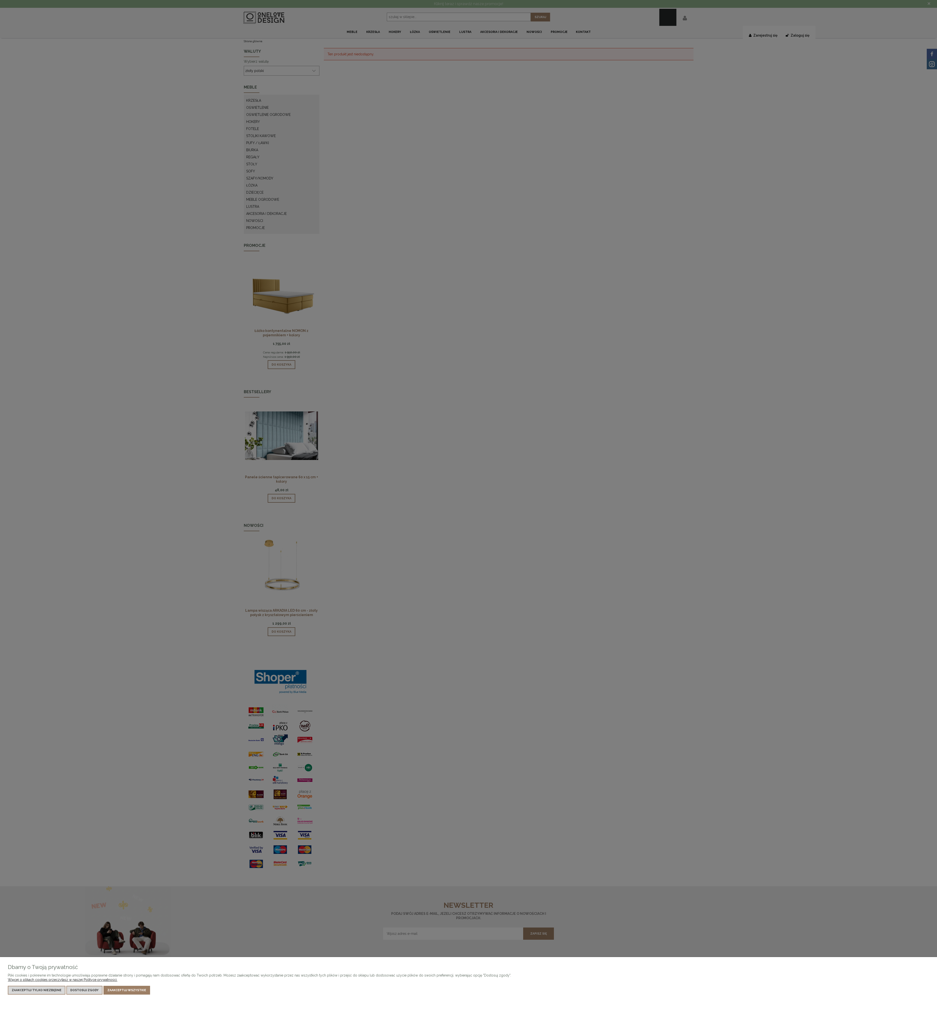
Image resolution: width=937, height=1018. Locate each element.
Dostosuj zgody (84, 990)
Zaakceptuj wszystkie (126, 990)
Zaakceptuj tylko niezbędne (36, 990)
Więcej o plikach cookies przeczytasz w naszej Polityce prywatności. (62, 980)
